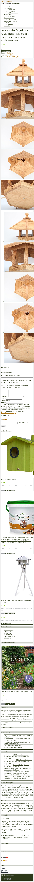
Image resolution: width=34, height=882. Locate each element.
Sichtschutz (18, 721)
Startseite (7, 6)
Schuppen (3, 721)
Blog (15, 710)
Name (3, 398)
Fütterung (20, 711)
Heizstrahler (11, 11)
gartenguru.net (9, 875)
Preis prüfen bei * (6, 51)
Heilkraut (30, 714)
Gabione (26, 711)
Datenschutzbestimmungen (8, 413)
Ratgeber (26, 719)
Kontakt (3, 868)
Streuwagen (11, 16)
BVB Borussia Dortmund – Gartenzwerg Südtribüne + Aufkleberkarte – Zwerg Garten (17, 756)
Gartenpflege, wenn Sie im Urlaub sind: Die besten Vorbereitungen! (17, 742)
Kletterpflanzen (8, 716)
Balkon (2, 710)
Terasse (30, 721)
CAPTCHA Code (23, 423)
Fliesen (11, 711)
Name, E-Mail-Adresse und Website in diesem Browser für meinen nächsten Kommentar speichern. (16, 405)
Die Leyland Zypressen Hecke (13, 747)
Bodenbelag (25, 710)
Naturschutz (22, 716)
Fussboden (16, 711)
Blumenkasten (19, 710)
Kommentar (5, 396)
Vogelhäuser (11, 24)
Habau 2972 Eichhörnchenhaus (10, 479)
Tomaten (14, 722)
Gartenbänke (11, 9)
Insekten (2, 716)
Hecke (26, 714)
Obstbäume (3, 719)
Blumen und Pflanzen (10, 21)
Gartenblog (7, 26)
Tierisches (7, 22)
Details (3, 490)
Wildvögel (30, 722)
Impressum (4, 870)
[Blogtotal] (4, 861)
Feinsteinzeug (7, 711)
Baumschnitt (7, 710)
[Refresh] (4, 419)
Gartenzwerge (12, 19)
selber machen (10, 721)
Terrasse (2, 722)
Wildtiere (26, 722)
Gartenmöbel (8, 8)
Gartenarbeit (7, 14)
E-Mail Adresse (6, 400)
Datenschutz (4, 872)
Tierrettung (10, 722)
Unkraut (18, 722)
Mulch (17, 716)
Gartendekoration (9, 18)
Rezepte (31, 719)
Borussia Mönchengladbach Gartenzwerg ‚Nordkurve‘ (16, 765)
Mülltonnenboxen (13, 13)
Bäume (29, 710)
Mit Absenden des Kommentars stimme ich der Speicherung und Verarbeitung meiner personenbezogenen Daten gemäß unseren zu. (15, 410)
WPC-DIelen (3, 724)
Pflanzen (13, 718)
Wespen (22, 722)
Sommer (23, 721)
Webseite (3, 402)
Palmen (7, 719)
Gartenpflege (21, 714)
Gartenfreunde (13, 714)
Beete (12, 710)
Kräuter (13, 716)
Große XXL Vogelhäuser (14, 57)
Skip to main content (7, 1)
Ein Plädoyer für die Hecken (12, 745)
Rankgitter (20, 719)
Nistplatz (27, 716)
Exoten (2, 711)
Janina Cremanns (9, 768)
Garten (4, 714)
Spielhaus (27, 721)
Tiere (6, 722)
